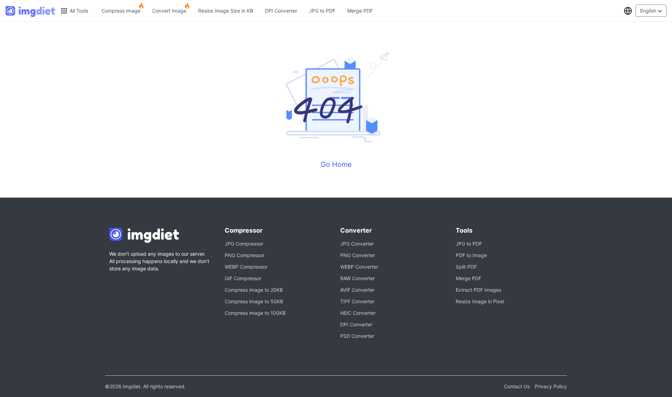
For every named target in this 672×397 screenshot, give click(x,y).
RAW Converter (357, 278)
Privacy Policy (551, 386)
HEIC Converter (358, 313)
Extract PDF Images (478, 290)
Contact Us (517, 386)
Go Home (336, 164)
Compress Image (121, 11)
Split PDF (466, 267)
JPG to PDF (322, 11)
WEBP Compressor (246, 267)
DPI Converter (281, 11)
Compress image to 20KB (254, 290)
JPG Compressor (244, 244)
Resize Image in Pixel (480, 301)
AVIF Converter (357, 290)
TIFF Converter (357, 301)
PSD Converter (357, 336)
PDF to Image (471, 255)
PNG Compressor (244, 255)
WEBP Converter (359, 267)
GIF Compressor (243, 278)
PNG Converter (357, 255)
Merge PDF (360, 11)
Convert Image (169, 11)
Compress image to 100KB (255, 313)
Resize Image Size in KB (225, 11)
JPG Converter (357, 244)
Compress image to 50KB (254, 301)
